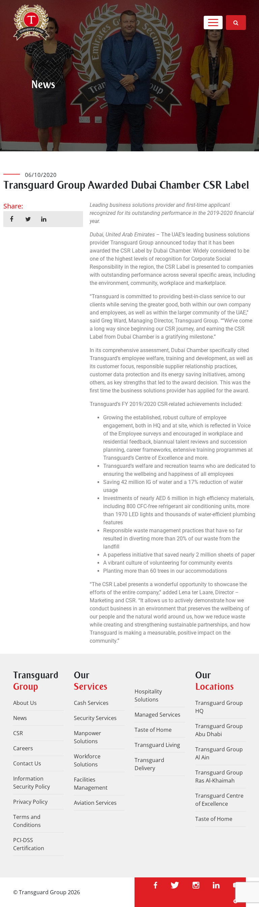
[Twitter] (175, 884)
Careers (23, 748)
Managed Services (157, 714)
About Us (25, 703)
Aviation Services (95, 802)
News (20, 718)
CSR (18, 733)
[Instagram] (195, 884)
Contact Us (27, 763)
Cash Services (91, 703)
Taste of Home (153, 729)
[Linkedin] (216, 884)
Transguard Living (157, 745)
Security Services (95, 718)
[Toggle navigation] (213, 22)
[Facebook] (155, 884)
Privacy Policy (30, 801)
